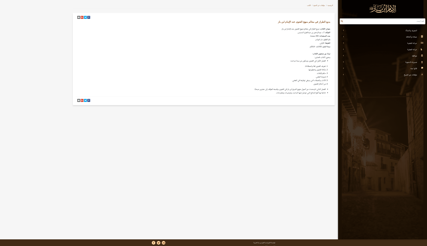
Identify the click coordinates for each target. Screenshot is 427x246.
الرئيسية (330, 5)
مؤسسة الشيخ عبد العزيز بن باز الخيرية (264, 243)
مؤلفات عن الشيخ (319, 5)
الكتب (309, 5)
